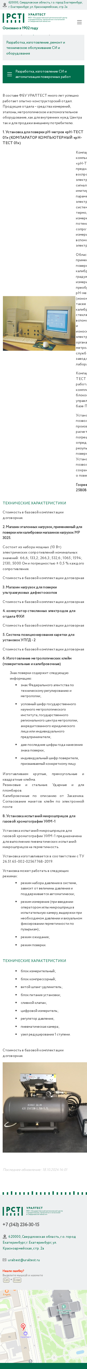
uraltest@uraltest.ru (24, 1260)
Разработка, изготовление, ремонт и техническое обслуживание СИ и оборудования (35, 48)
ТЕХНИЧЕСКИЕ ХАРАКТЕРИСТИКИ (34, 503)
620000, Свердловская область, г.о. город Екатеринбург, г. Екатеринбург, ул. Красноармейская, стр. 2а (45, 4)
